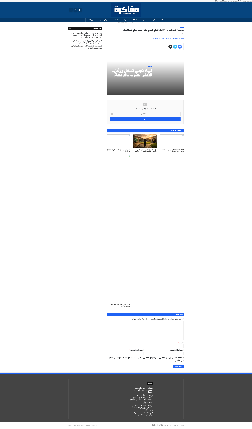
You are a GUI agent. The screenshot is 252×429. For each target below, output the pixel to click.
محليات (143, 20)
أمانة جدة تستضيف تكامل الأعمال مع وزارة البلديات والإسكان (142, 407)
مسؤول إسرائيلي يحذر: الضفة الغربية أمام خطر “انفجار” (143, 390)
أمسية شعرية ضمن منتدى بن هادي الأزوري (86, 42)
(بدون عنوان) (147, 402)
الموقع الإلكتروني (177, 350)
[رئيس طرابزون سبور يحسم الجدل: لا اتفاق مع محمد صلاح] (118, 141)
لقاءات (115, 20)
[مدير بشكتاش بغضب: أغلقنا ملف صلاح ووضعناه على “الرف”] (118, 229)
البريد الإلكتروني (136, 350)
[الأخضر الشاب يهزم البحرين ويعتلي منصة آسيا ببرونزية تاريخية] (172, 141)
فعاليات (134, 20)
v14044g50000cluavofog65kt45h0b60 (168, 39)
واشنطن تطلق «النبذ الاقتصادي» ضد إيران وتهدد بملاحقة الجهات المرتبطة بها (141, 397)
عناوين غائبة (91, 20)
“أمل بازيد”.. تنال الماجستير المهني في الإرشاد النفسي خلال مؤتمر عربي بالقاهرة (86, 35)
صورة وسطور (104, 20)
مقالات (162, 20)
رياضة (181, 27)
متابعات (153, 20)
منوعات (124, 20)
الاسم (181, 343)
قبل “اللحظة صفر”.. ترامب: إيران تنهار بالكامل (142, 414)
